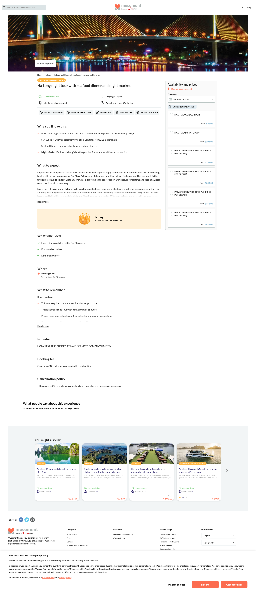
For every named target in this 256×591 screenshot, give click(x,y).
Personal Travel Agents (169, 542)
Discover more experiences (106, 220)
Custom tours (119, 538)
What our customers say (123, 534)
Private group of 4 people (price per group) (192, 172)
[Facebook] (20, 520)
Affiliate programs (167, 538)
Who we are (72, 534)
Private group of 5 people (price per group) (192, 214)
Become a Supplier (167, 549)
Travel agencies (166, 545)
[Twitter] (26, 520)
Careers (70, 542)
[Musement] (128, 7)
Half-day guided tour (187, 114)
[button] (191, 119)
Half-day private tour (187, 132)
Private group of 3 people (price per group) (192, 193)
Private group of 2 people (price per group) (192, 152)
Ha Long (48, 75)
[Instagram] (32, 520)
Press (69, 538)
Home (39, 75)
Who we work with (168, 534)
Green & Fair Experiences (77, 545)
